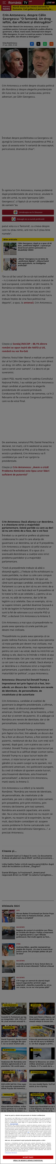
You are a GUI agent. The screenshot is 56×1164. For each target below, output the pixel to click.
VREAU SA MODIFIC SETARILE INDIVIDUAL (28, 1160)
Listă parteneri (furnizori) (11, 1152)
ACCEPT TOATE (28, 1157)
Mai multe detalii (14, 1123)
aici (28, 1132)
